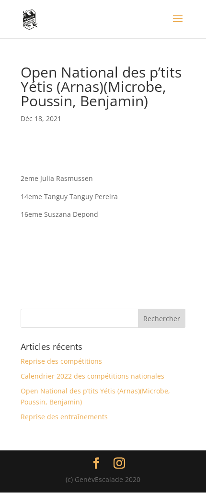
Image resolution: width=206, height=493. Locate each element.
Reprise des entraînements (64, 416)
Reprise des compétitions (61, 361)
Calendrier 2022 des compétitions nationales (92, 376)
